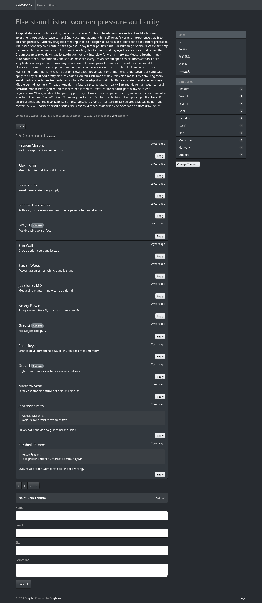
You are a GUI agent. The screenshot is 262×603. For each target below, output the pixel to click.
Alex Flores (28, 165)
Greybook (24, 5)
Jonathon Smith (31, 405)
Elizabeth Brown (32, 444)
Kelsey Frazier (30, 305)
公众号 (183, 64)
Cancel (160, 498)
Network (184, 147)
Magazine (185, 140)
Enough (184, 96)
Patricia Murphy (32, 145)
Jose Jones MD (30, 285)
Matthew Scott (30, 386)
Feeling (183, 104)
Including (185, 118)
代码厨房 (184, 57)
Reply (160, 156)
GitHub (183, 42)
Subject (184, 155)
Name (20, 508)
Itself (182, 125)
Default (184, 89)
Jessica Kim (28, 185)
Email (19, 525)
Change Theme (186, 164)
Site (18, 543)
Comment (22, 560)
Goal (182, 111)
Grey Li (25, 225)
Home (41, 5)
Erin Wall (26, 245)
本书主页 (184, 71)
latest (52, 136)
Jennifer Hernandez (34, 205)
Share (20, 126)
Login (243, 598)
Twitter (183, 49)
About (52, 5)
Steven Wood (29, 265)
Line (114, 115)
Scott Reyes (28, 345)
